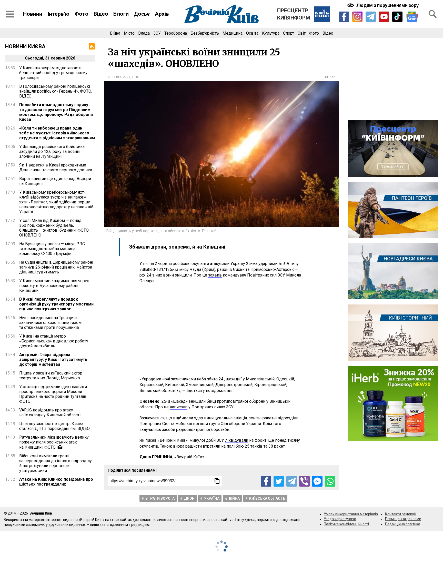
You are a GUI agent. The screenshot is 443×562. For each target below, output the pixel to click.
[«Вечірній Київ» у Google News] (412, 17)
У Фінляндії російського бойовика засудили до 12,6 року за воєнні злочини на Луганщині (52, 151)
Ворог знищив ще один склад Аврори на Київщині (55, 181)
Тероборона (175, 33)
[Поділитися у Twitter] (279, 481)
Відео (101, 14)
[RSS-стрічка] (92, 46)
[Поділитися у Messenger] (317, 481)
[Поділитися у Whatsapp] (330, 481)
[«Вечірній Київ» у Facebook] (344, 17)
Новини (32, 14)
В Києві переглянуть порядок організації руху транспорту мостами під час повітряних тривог (56, 304)
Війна (115, 33)
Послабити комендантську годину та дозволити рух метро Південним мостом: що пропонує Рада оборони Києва (56, 112)
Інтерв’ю (58, 14)
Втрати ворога (160, 498)
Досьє (142, 14)
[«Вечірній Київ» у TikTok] (397, 17)
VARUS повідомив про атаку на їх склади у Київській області (49, 412)
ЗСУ (157, 33)
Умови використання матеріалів (351, 514)
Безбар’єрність (204, 33)
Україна (211, 498)
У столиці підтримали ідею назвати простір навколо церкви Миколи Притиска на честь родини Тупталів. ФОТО (53, 394)
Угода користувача (340, 519)
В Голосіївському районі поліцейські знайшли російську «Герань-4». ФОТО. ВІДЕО (55, 91)
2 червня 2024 (119, 77)
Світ (302, 33)
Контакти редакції (400, 514)
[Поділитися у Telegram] (291, 481)
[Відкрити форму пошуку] (433, 14)
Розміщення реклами (403, 519)
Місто (129, 33)
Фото (81, 14)
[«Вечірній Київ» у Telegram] (371, 17)
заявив (215, 275)
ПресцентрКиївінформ (293, 14)
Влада (144, 33)
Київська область (267, 498)
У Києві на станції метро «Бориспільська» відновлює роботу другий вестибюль (53, 341)
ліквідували (236, 440)
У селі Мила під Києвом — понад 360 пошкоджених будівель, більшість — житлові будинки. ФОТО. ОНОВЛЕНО (54, 228)
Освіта (252, 33)
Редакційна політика (402, 524)
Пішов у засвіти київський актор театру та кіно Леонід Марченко (50, 375)
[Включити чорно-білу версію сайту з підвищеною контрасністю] (383, 5)
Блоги (121, 14)
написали (178, 407)
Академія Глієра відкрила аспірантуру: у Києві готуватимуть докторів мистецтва (53, 359)
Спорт (288, 33)
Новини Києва (25, 46)
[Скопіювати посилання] (217, 481)
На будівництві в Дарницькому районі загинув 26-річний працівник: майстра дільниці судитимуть (56, 267)
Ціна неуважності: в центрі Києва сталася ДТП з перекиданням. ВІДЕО (54, 426)
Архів (162, 14)
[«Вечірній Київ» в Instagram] (357, 17)
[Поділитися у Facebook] (266, 481)
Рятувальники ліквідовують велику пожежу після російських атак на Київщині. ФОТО (54, 442)
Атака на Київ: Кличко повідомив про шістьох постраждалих (56, 482)
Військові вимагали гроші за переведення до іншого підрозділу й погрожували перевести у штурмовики (55, 463)
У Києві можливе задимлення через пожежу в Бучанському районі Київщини (54, 285)
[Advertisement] (221, 330)
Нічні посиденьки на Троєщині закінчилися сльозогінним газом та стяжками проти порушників (50, 322)
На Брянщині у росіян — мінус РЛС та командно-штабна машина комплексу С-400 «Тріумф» (52, 248)
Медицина (233, 33)
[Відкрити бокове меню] (10, 14)
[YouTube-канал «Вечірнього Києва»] (384, 17)
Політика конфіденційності (346, 524)
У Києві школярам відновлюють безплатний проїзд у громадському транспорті (53, 72)
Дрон (189, 498)
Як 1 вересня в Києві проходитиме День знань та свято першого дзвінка (55, 167)
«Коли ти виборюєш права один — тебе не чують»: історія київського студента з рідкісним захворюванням (57, 133)
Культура (270, 33)
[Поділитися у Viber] (304, 481)
